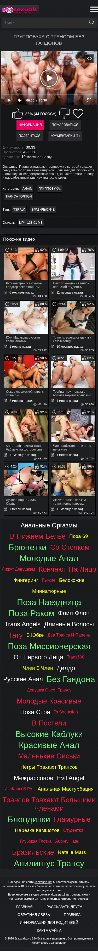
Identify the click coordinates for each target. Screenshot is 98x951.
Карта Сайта (49, 930)
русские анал (23, 679)
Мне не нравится (64, 113)
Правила (72, 915)
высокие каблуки (49, 734)
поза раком (31, 613)
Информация (30, 125)
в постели (49, 723)
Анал (26, 188)
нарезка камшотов (37, 830)
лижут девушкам (18, 569)
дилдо (66, 668)
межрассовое (33, 777)
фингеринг (26, 580)
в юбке (35, 635)
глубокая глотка (35, 841)
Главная (24, 907)
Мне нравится (17, 113)
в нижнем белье (38, 536)
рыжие (48, 580)
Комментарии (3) (65, 136)
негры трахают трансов (49, 767)
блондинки (29, 819)
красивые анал (49, 745)
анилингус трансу (49, 863)
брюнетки (28, 547)
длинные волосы (69, 624)
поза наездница (49, 602)
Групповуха (49, 188)
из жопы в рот (19, 789)
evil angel (70, 777)
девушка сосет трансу (49, 690)
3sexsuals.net (43, 882)
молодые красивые (49, 701)
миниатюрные (49, 591)
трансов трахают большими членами (49, 804)
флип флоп (74, 613)
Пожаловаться (65, 125)
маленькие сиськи (49, 756)
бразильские (43, 209)
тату (15, 635)
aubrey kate (66, 841)
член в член (38, 668)
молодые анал (49, 558)
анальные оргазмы (49, 525)
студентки (73, 830)
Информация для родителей (49, 922)
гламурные (72, 819)
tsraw (18, 209)
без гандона (71, 679)
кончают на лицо (67, 569)
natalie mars (72, 852)
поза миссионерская (49, 646)
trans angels (22, 624)
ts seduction (66, 712)
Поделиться (30, 136)
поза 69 (78, 536)
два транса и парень (69, 635)
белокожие (72, 580)
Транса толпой (18, 196)
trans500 (75, 657)
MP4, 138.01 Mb (31, 222)
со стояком (70, 547)
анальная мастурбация (66, 789)
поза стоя (35, 712)
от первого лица (38, 657)
